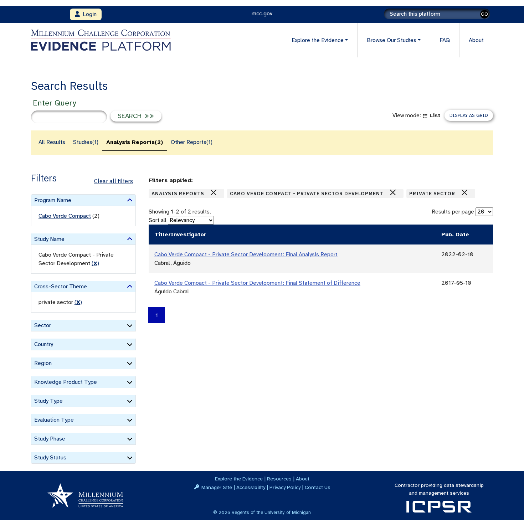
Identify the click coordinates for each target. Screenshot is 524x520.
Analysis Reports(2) (134, 142)
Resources (279, 478)
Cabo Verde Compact (64, 216)
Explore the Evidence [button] (318, 40)
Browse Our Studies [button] (391, 40)
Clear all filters (113, 181)
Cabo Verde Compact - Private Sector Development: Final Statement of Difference (257, 283)
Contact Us (317, 487)
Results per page (453, 211)
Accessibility (250, 487)
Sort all (157, 220)
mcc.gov (262, 13)
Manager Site (216, 487)
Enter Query (54, 103)
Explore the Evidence (239, 478)
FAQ (445, 40)
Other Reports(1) (191, 142)
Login (88, 14)
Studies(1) (85, 142)
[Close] (213, 192)
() (95, 263)
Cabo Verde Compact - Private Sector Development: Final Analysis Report (246, 254)
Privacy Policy (284, 487)
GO (484, 14)
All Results (51, 142)
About (476, 40)
